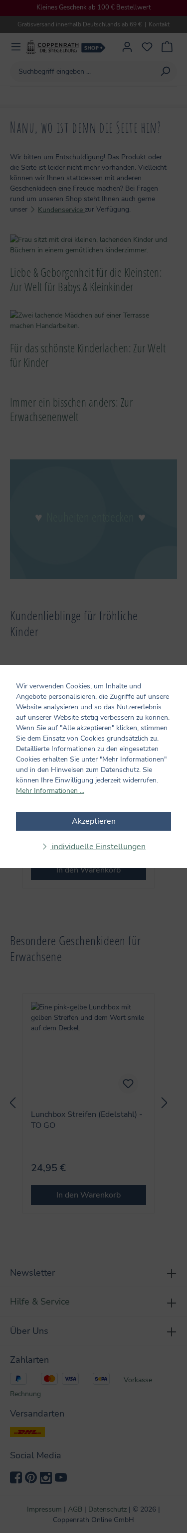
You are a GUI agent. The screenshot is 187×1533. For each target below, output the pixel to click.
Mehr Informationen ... (50, 790)
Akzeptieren (94, 821)
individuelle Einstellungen (98, 846)
